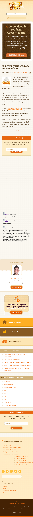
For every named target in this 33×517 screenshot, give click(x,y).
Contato (5, 493)
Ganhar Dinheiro (14, 342)
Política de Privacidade (10, 490)
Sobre (5, 486)
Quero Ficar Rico (16, 7)
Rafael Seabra (16, 279)
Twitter (7, 471)
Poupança (7, 381)
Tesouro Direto (8, 384)
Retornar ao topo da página (17, 503)
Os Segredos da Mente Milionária (12, 452)
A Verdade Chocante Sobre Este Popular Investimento (15, 355)
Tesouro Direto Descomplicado (12, 447)
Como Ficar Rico (7, 445)
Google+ (11, 471)
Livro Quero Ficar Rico (9, 449)
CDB (5, 390)
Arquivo (5, 488)
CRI (5, 399)
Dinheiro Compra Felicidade (12, 359)
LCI (5, 393)
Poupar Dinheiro (14, 322)
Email (19, 471)
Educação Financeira (20, 72)
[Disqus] (16, 183)
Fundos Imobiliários (10, 405)
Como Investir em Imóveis (23, 465)
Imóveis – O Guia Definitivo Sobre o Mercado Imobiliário (17, 369)
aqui (7, 120)
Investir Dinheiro (15, 332)
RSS (15, 471)
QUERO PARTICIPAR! (16, 55)
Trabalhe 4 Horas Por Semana (24, 462)
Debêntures (7, 402)
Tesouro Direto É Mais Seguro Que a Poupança (17, 365)
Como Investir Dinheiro (22, 456)
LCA (5, 396)
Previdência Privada (10, 387)
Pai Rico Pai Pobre (21, 460)
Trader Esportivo (21, 458)
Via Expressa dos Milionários (11, 454)
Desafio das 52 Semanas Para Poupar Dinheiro (17, 362)
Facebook (3, 471)
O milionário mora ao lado (14, 108)
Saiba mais (17, 287)
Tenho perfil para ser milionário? (11, 131)
